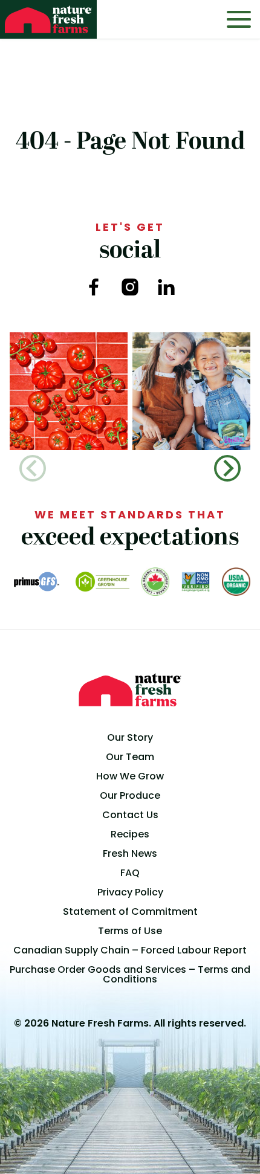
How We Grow (130, 776)
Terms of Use (130, 931)
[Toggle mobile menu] (239, 19)
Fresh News (130, 853)
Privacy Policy (130, 892)
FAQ (130, 873)
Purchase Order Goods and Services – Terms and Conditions (130, 974)
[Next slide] (227, 468)
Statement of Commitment (130, 911)
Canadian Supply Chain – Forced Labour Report (130, 950)
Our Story (130, 737)
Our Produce (130, 795)
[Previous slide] (32, 468)
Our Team (130, 757)
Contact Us (130, 815)
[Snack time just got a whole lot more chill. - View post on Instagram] (191, 391)
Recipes (130, 834)
